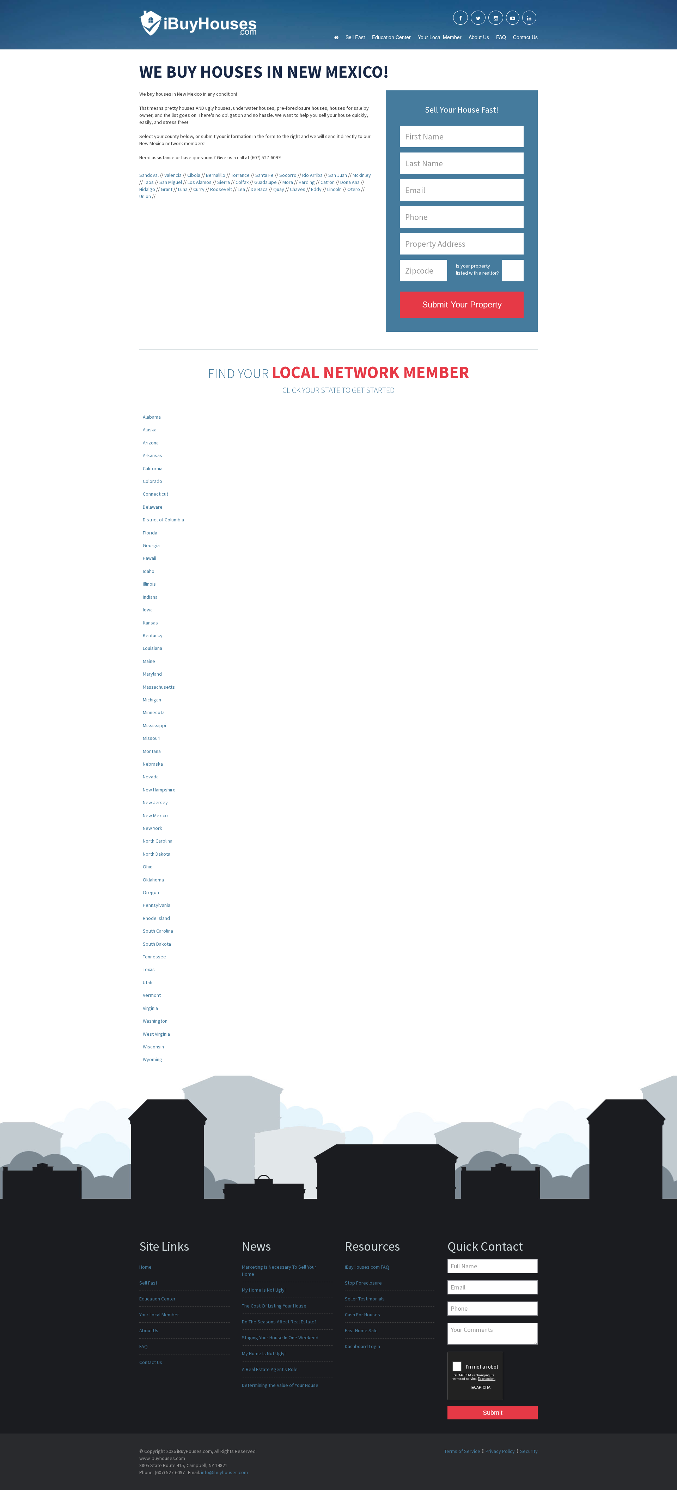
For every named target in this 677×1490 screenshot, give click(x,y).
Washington (155, 1021)
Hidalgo (147, 189)
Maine (149, 661)
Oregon (151, 892)
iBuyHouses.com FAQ (367, 1267)
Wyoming (152, 1059)
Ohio (148, 866)
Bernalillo (215, 175)
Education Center (391, 37)
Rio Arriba (312, 175)
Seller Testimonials (365, 1298)
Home (145, 1267)
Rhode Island (156, 918)
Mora (287, 182)
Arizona (151, 442)
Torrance (240, 175)
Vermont (152, 995)
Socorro (288, 175)
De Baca (259, 189)
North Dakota (156, 854)
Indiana (150, 597)
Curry (199, 189)
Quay (278, 189)
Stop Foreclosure (363, 1283)
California (153, 468)
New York (152, 828)
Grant (166, 189)
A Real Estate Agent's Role (270, 1369)
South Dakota (157, 944)
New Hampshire (159, 789)
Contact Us (525, 37)
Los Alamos (200, 182)
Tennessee (154, 956)
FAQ (501, 37)
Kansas (150, 623)
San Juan (337, 175)
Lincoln (334, 189)
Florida (150, 532)
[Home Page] (197, 22)
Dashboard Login (362, 1346)
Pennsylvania (156, 905)
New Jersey (155, 802)
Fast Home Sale (361, 1330)
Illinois (149, 584)
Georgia (151, 545)
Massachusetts (159, 687)
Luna (183, 189)
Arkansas (152, 455)
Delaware (153, 507)
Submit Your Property (462, 304)
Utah (147, 982)
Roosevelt (221, 189)
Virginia (150, 1008)
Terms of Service (462, 1451)
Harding (307, 182)
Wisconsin (153, 1046)
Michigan (152, 699)
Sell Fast (355, 37)
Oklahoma (153, 879)
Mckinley (362, 175)
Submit (492, 1412)
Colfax (242, 182)
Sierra (223, 182)
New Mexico (155, 815)
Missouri (151, 738)
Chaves (297, 189)
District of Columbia (163, 519)
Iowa (148, 609)
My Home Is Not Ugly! (264, 1290)
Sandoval (149, 175)
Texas (149, 969)
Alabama (152, 417)
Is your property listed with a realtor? (477, 269)
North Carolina (157, 841)
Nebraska (153, 764)
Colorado (152, 481)
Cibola (193, 175)
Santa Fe (264, 175)
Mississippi (154, 725)
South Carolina (158, 931)
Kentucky (153, 635)
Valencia (173, 175)
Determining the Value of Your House (280, 1385)
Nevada (151, 776)
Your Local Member (440, 37)
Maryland (152, 674)
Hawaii (149, 558)
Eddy (316, 189)
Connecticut (155, 494)
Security (529, 1451)
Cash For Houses (362, 1314)
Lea (241, 189)
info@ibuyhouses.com (224, 1472)
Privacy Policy (500, 1451)
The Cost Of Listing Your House (274, 1306)
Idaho (148, 571)
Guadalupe (265, 182)
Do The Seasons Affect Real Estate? (279, 1321)
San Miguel (170, 182)
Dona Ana (350, 182)
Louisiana (152, 648)
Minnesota (154, 712)
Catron (328, 182)
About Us (479, 37)
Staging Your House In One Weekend (280, 1337)
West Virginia (156, 1034)
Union (145, 196)
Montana (152, 751)
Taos (149, 182)
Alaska (150, 429)
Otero (353, 189)
